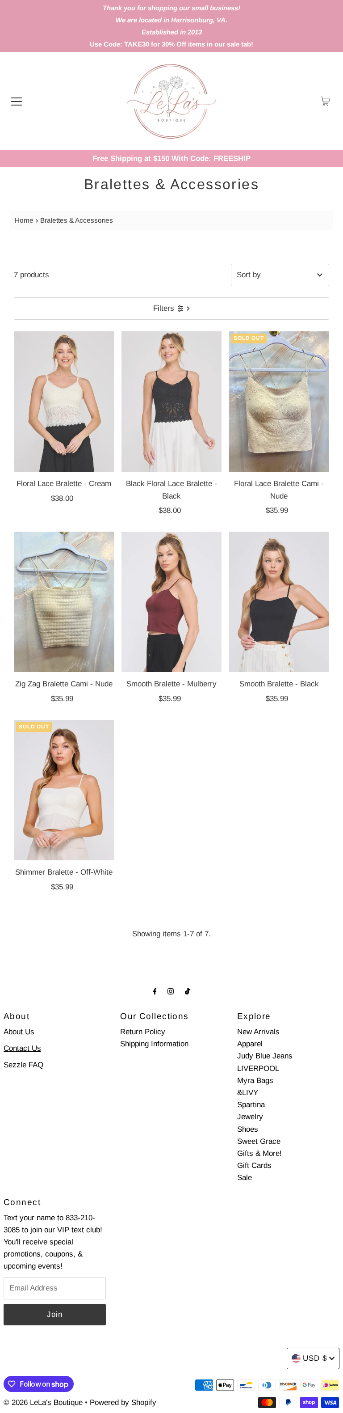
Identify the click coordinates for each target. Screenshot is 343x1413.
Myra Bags (255, 1080)
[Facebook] (155, 991)
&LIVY (247, 1092)
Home (24, 220)
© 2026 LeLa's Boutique (43, 1402)
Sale (244, 1177)
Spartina (251, 1104)
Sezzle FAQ (23, 1065)
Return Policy (142, 1032)
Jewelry (250, 1117)
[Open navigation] (16, 101)
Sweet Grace (258, 1141)
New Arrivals (258, 1032)
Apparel (250, 1044)
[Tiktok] (187, 991)
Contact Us (22, 1048)
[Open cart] (325, 101)
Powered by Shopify (123, 1402)
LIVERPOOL (258, 1068)
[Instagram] (170, 991)
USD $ (315, 1358)
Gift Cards (254, 1165)
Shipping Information (154, 1044)
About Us (19, 1032)
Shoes (247, 1129)
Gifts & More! (259, 1153)
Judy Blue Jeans (265, 1056)
